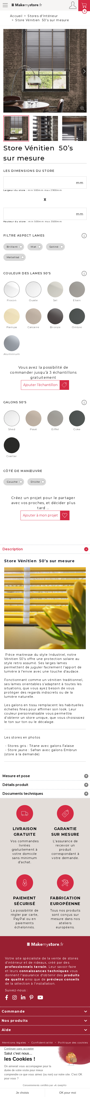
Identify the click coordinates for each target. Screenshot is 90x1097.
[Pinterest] (31, 997)
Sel (55, 300)
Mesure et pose (16, 776)
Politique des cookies (73, 1042)
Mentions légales (14, 1042)
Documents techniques (23, 794)
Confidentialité (42, 1042)
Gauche (12, 481)
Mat (33, 246)
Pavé (33, 429)
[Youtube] (40, 997)
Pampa (11, 327)
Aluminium (12, 354)
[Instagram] (14, 997)
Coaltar (11, 456)
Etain (77, 300)
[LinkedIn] (23, 997)
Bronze (55, 327)
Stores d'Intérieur (43, 16)
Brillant (12, 246)
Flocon (12, 300)
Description (13, 549)
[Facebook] (6, 997)
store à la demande (22, 754)
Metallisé (13, 257)
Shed (11, 429)
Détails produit (15, 785)
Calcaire (33, 327)
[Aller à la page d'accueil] (32, 5)
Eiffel (55, 429)
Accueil (16, 16)
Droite (35, 481)
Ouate (33, 300)
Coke (76, 429)
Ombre (77, 327)
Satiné (54, 246)
